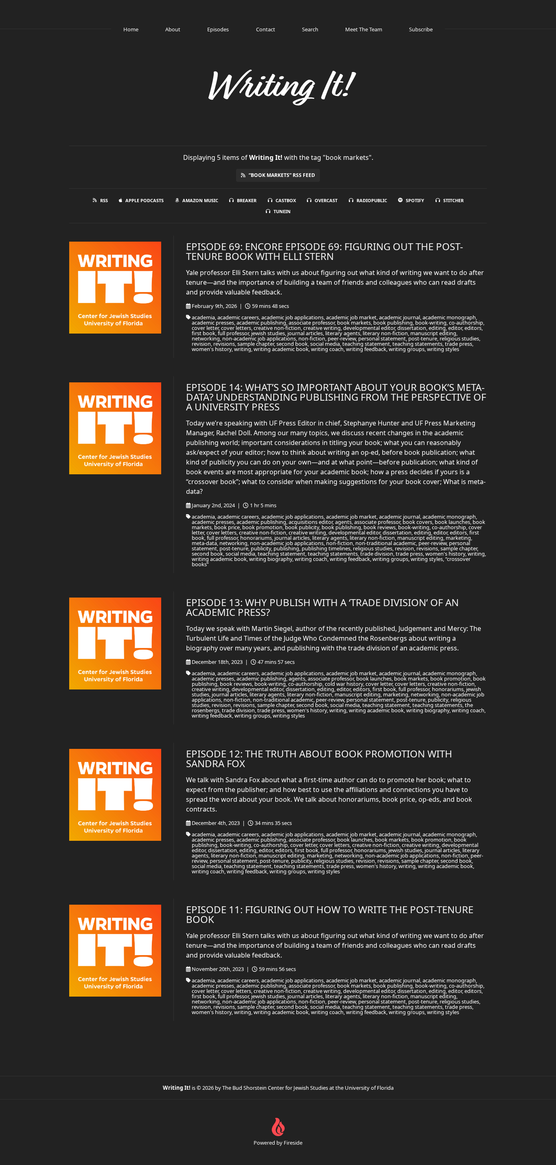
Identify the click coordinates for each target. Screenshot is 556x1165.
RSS (104, 200)
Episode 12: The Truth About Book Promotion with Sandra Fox (319, 758)
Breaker (246, 200)
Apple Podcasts (144, 200)
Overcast (326, 200)
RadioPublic (372, 200)
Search (310, 29)
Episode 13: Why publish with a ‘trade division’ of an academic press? (322, 607)
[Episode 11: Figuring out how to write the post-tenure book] (115, 951)
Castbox (286, 200)
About (172, 29)
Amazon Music (200, 200)
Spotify (415, 200)
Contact (265, 29)
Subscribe (421, 29)
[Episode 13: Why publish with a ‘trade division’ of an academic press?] (115, 643)
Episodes (218, 29)
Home (130, 29)
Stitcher (453, 200)
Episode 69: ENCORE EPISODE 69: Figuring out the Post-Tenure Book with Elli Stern (324, 251)
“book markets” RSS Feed (282, 175)
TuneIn (282, 211)
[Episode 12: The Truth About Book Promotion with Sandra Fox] (115, 795)
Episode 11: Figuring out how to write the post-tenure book (329, 914)
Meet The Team (363, 29)
